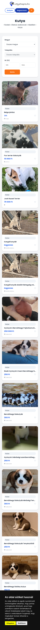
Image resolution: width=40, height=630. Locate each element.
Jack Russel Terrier (12, 198)
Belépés (10, 10)
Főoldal (7, 25)
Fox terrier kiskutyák (12, 155)
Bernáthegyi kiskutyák (13, 414)
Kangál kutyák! (10, 242)
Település (8, 50)
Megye (7, 40)
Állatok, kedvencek (19, 25)
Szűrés (12, 72)
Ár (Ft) (7, 60)
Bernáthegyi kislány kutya (15, 586)
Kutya (7, 108)
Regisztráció (22, 10)
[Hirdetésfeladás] (31, 10)
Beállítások (22, 623)
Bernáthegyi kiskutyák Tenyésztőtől (19, 543)
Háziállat (31, 25)
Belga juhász (9, 112)
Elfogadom (10, 623)
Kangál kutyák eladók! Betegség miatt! (20, 285)
